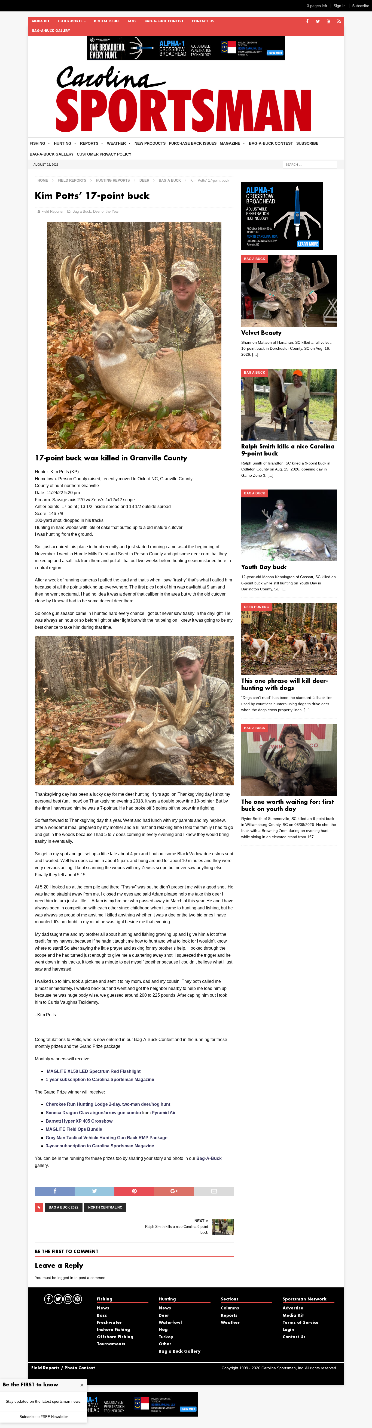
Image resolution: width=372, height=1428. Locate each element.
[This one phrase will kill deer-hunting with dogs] (289, 639)
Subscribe (360, 6)
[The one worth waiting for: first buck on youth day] (289, 760)
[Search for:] (310, 164)
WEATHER (116, 143)
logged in (65, 1277)
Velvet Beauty (261, 333)
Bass (102, 1316)
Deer (144, 180)
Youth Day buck (264, 568)
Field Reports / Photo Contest (63, 1368)
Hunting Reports (113, 180)
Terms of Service (301, 1323)
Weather (230, 1323)
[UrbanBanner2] (186, 57)
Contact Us (203, 21)
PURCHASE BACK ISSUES (193, 143)
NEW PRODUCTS (150, 143)
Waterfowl (170, 1323)
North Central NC (105, 1207)
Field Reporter (52, 211)
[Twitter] (318, 21)
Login (288, 1330)
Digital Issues (107, 21)
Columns (230, 1308)
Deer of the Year (106, 211)
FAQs (132, 21)
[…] (255, 354)
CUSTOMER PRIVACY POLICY (104, 154)
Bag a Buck (81, 211)
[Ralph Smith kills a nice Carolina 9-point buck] (289, 405)
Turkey (166, 1337)
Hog (163, 1330)
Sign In (340, 6)
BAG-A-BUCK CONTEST (164, 21)
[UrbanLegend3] (282, 246)
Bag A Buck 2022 (63, 1207)
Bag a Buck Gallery (179, 1351)
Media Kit (41, 21)
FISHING (37, 143)
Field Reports (70, 21)
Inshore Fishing (113, 1330)
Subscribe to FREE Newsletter (44, 1417)
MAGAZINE (230, 143)
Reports (229, 1316)
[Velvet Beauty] (289, 291)
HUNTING (62, 143)
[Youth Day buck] (289, 525)
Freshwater (109, 1323)
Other (165, 1344)
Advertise (293, 1308)
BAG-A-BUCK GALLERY (51, 31)
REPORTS (89, 143)
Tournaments (111, 1344)
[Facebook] (307, 21)
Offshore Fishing (115, 1337)
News (103, 1308)
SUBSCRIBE (307, 143)
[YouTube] (328, 21)
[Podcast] (339, 21)
